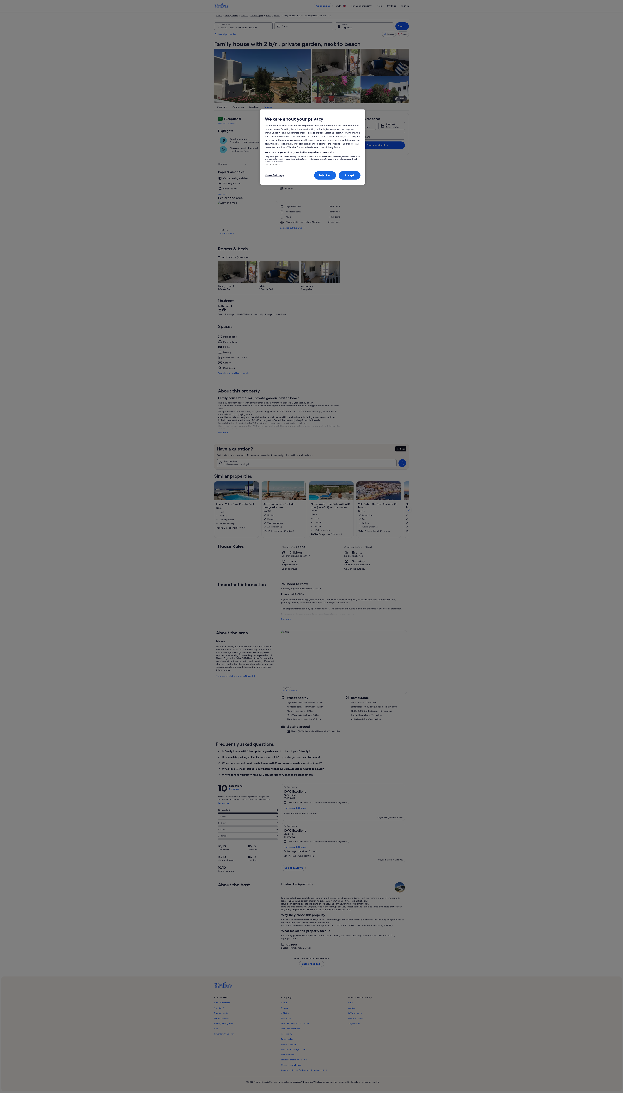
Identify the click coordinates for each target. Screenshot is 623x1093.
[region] (312, 147)
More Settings (274, 175)
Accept (349, 175)
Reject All (325, 175)
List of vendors (272, 164)
